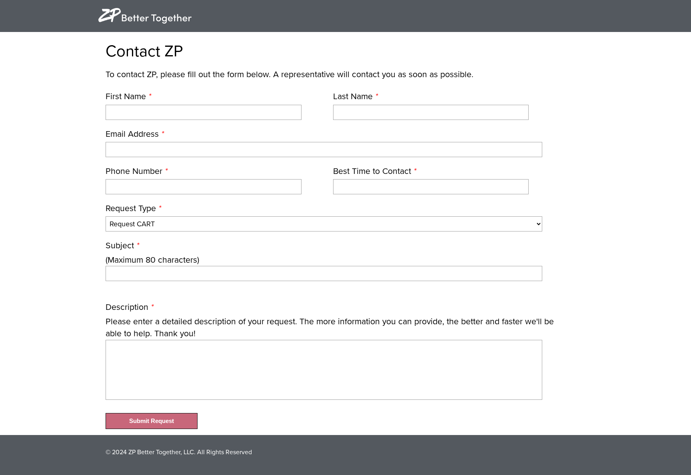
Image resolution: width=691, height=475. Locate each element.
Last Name (355, 96)
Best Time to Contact (374, 171)
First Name (128, 96)
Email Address (135, 134)
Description (130, 307)
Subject (122, 245)
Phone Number (137, 171)
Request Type (133, 208)
